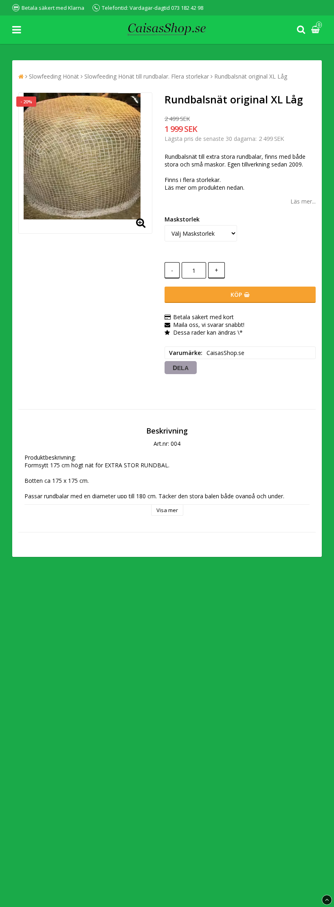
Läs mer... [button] (303, 201)
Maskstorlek (182, 219)
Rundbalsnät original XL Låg (250, 76)
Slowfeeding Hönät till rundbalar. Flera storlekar (146, 76)
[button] (316, 30)
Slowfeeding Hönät (54, 76)
